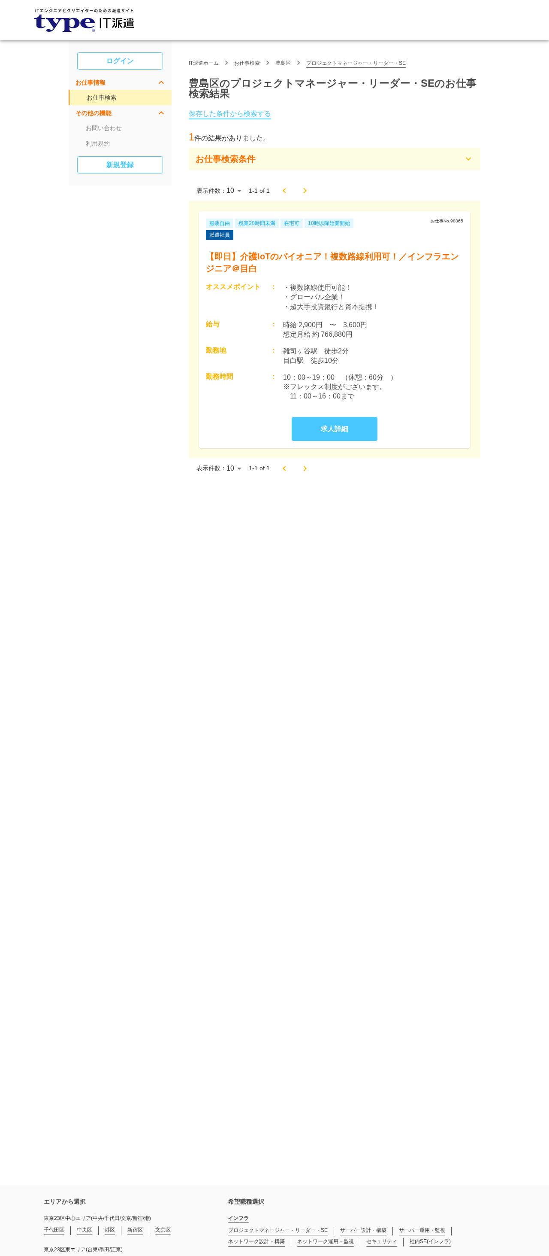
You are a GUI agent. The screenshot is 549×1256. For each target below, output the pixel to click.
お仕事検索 (102, 97)
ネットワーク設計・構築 (256, 1241)
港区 (110, 1230)
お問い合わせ (104, 128)
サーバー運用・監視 (422, 1230)
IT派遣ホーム (204, 63)
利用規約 (98, 143)
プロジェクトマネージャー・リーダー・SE (356, 63)
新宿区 (135, 1230)
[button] (120, 82)
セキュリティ (381, 1241)
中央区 (84, 1230)
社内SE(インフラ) (430, 1241)
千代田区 (54, 1230)
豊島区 (283, 63)
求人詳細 (334, 428)
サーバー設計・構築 (363, 1230)
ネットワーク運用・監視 (325, 1241)
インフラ (238, 1218)
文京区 (163, 1230)
